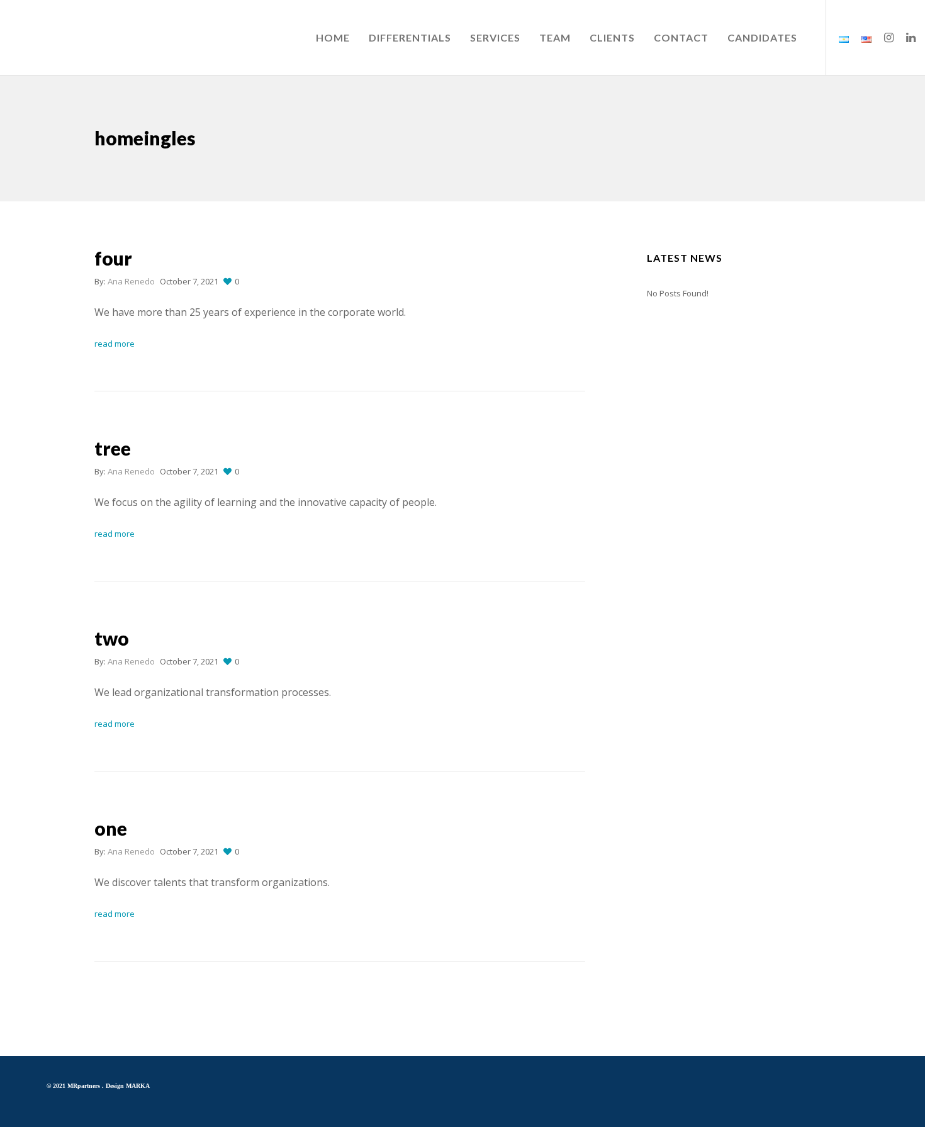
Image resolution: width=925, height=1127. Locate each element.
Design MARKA (128, 1085)
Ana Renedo (131, 281)
